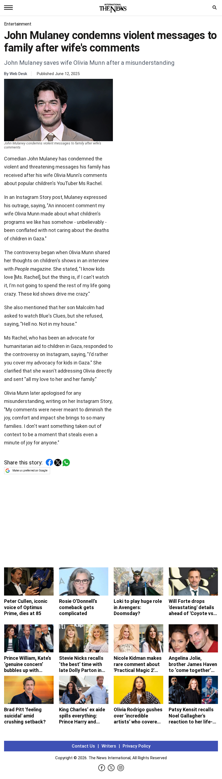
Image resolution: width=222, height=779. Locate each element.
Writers (109, 746)
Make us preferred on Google (29, 470)
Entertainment (17, 24)
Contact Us (83, 746)
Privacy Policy (137, 746)
